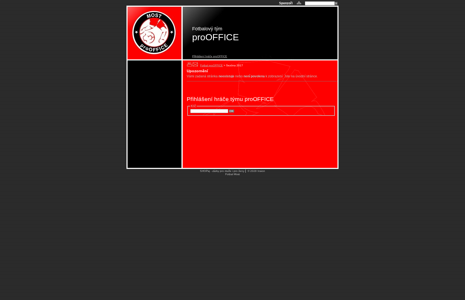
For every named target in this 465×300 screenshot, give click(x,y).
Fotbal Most (232, 174)
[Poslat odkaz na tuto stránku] (195, 64)
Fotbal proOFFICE (211, 65)
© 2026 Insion (256, 170)
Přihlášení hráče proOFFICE (209, 56)
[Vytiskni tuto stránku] (189, 64)
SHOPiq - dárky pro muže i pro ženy (222, 170)
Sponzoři (286, 3)
